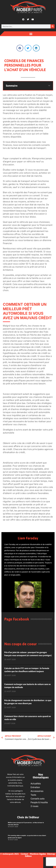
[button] (30, 33)
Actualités (36, 783)
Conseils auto (38, 798)
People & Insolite (39, 802)
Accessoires (37, 791)
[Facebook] (23, 19)
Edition (28, 856)
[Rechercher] (53, 26)
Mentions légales (38, 854)
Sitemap (51, 854)
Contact (24, 854)
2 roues (34, 806)
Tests (33, 794)
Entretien (35, 787)
